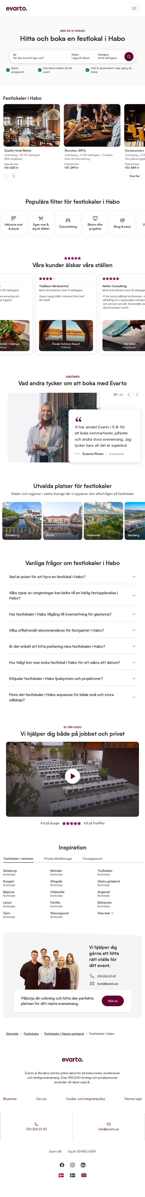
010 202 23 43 (106, 975)
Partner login (133, 1099)
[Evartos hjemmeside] (16, 8)
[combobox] (38, 58)
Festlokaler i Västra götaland (64, 1034)
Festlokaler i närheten (18, 858)
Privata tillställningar (58, 858)
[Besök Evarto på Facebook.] (62, 1165)
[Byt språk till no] (83, 1175)
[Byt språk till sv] (72, 1175)
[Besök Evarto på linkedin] (83, 1165)
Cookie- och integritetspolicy (85, 1099)
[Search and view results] (128, 56)
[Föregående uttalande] (128, 394)
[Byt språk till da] (61, 1175)
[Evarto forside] (72, 1059)
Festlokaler (31, 1034)
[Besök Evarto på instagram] (72, 1165)
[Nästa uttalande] (137, 394)
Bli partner (10, 1099)
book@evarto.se (107, 983)
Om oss (41, 1099)
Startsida (12, 1034)
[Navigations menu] (134, 8)
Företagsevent (93, 858)
